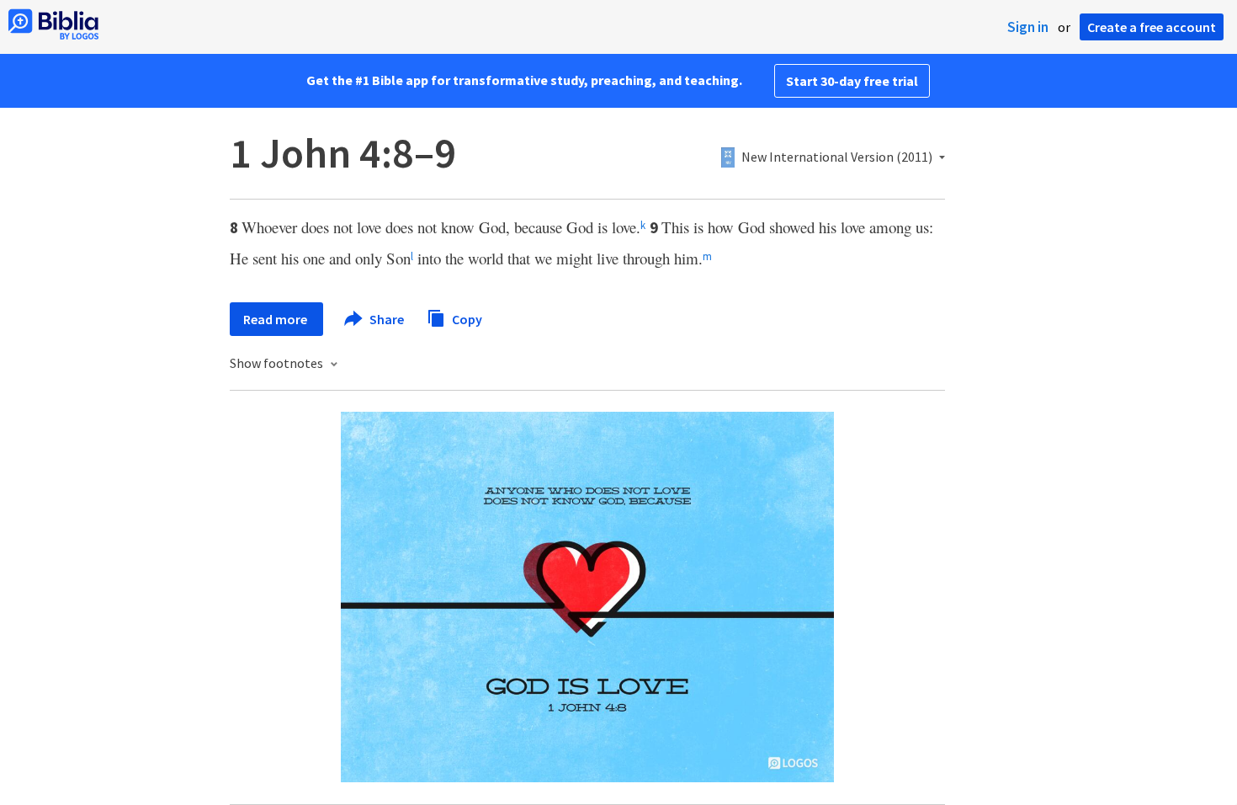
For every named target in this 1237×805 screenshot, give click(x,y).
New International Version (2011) (836, 157)
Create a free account (1151, 27)
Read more (276, 319)
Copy (465, 318)
